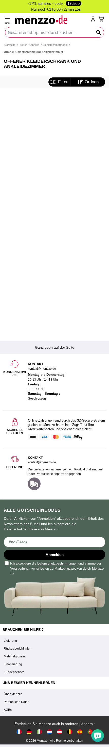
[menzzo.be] (69, 731)
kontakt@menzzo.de (42, 462)
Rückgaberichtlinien (17, 648)
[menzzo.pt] (90, 731)
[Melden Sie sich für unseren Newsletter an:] (54, 542)
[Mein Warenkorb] (101, 19)
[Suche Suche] (99, 32)
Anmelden (55, 554)
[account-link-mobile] (94, 19)
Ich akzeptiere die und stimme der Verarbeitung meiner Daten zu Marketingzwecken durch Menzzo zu (57, 568)
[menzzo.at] (59, 731)
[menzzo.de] (29, 731)
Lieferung (10, 640)
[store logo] (51, 19)
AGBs (8, 710)
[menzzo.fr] (19, 731)
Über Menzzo (13, 694)
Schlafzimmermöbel (55, 44)
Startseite (9, 44)
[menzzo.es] (79, 731)
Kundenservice (14, 672)
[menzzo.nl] (49, 731)
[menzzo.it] (39, 731)
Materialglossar (14, 656)
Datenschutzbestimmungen (57, 563)
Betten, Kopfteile (29, 44)
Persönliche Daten (16, 702)
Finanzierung (13, 664)
